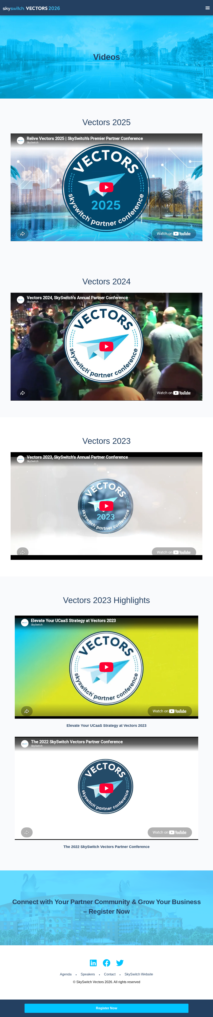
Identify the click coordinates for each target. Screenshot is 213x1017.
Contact (109, 974)
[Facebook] (106, 963)
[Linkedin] (93, 963)
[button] (207, 7)
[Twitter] (120, 963)
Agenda (66, 974)
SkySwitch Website (139, 974)
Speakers (88, 974)
